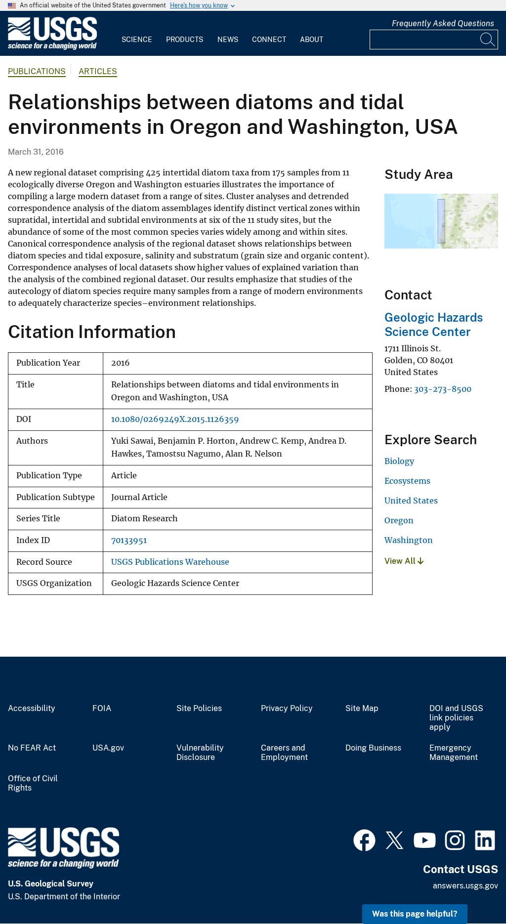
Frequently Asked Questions (443, 23)
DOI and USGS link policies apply (456, 718)
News (227, 39)
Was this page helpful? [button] (415, 914)
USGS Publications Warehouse (170, 562)
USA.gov (108, 748)
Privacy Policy (287, 708)
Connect (269, 39)
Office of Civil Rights (33, 783)
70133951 (129, 540)
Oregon (399, 520)
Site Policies (199, 708)
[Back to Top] (470, 888)
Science (137, 39)
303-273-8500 (442, 389)
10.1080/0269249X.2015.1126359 (175, 419)
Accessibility (31, 708)
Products (184, 39)
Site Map (362, 708)
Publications (37, 71)
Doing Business (373, 748)
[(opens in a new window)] (364, 839)
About (311, 39)
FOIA (101, 708)
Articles (98, 71)
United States (411, 500)
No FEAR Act (32, 748)
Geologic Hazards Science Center (433, 324)
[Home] (52, 47)
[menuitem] (137, 33)
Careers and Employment (284, 753)
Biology (399, 461)
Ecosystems (407, 481)
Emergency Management (453, 753)
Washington (408, 540)
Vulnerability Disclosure (200, 753)
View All (401, 561)
